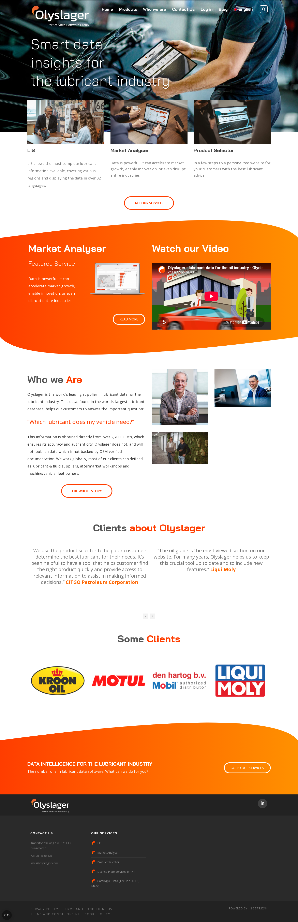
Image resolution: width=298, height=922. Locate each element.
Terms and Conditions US (87, 909)
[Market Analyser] (149, 122)
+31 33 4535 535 (41, 856)
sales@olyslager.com (44, 863)
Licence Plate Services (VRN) (116, 872)
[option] (116, 557)
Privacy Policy (44, 909)
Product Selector (108, 862)
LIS (99, 843)
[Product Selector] (232, 122)
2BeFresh (259, 908)
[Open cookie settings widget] (7, 915)
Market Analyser (108, 852)
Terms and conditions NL (55, 914)
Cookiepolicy (97, 914)
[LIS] (65, 122)
